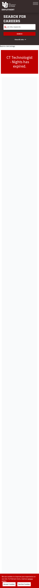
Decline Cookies (24, 584)
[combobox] (19, 27)
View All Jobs (19, 40)
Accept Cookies (9, 584)
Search (19, 34)
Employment (8, 10)
